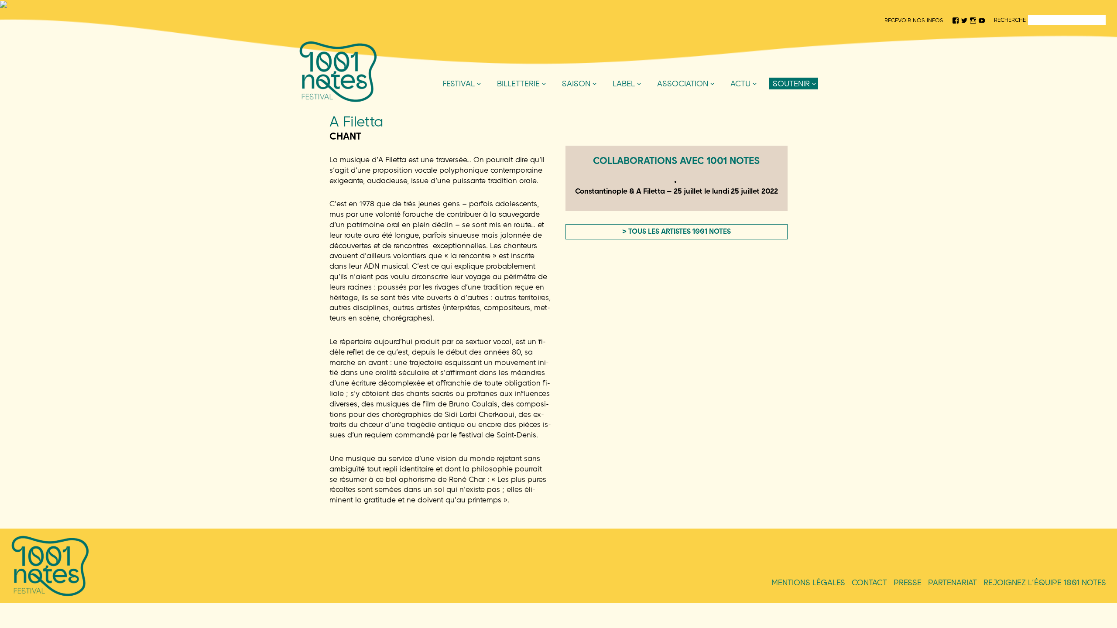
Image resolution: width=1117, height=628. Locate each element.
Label (624, 83)
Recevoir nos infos (913, 20)
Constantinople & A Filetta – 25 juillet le (676, 190)
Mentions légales (808, 582)
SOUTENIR (791, 83)
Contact (869, 582)
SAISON (576, 83)
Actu (740, 83)
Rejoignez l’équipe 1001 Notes (1044, 582)
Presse (908, 582)
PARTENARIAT (952, 582)
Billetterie (518, 83)
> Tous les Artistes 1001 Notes (676, 231)
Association (682, 83)
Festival (458, 83)
